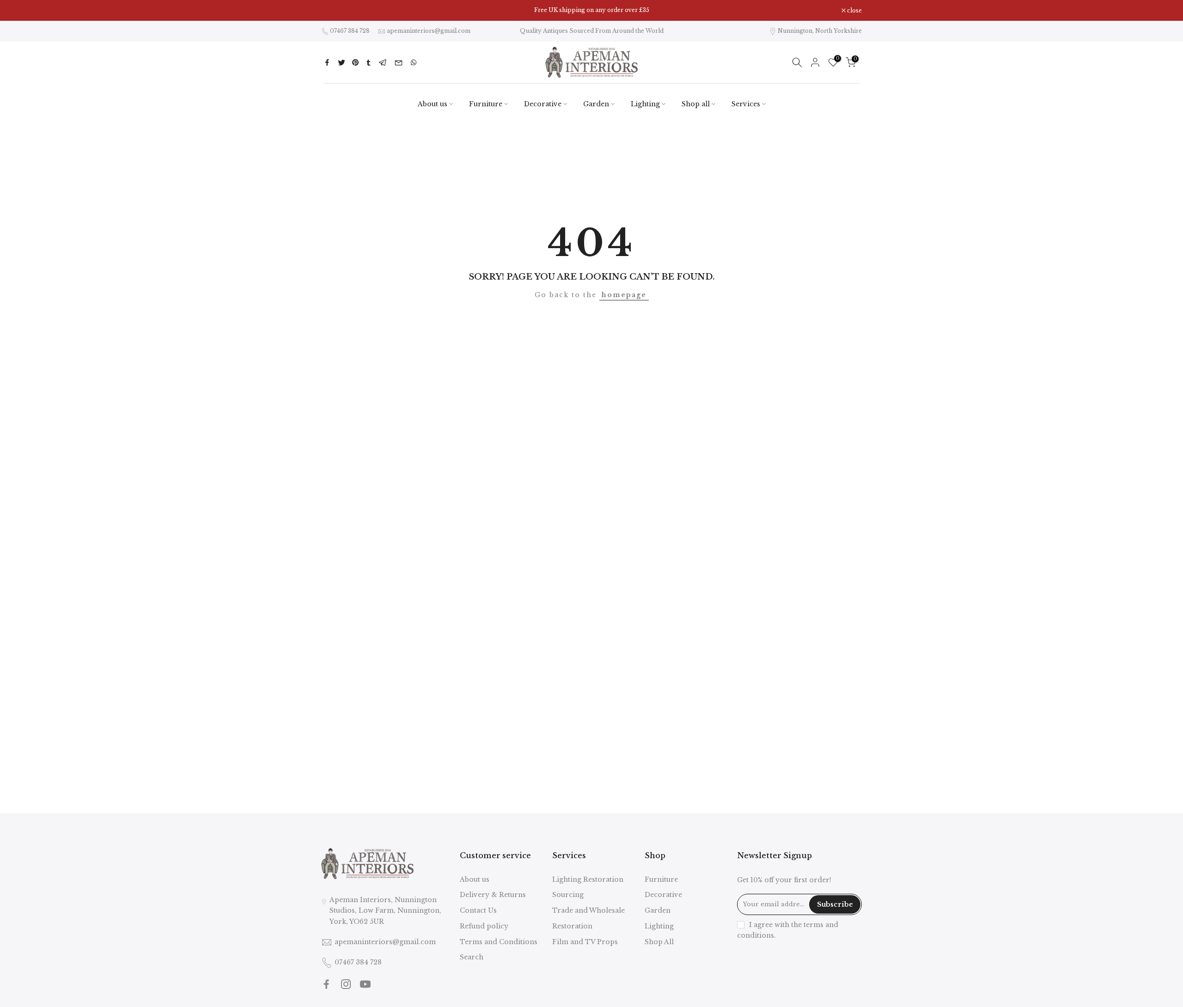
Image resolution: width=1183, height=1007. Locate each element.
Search (471, 957)
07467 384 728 (350, 30)
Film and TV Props (585, 942)
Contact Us (478, 910)
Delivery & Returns (493, 895)
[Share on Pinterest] (355, 62)
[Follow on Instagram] (346, 984)
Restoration (572, 926)
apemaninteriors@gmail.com (428, 30)
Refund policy (484, 926)
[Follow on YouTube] (365, 984)
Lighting (645, 104)
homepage (624, 295)
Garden (596, 104)
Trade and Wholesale (588, 910)
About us (432, 104)
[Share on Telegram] (382, 62)
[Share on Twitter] (341, 62)
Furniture (485, 104)
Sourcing (568, 895)
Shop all (696, 104)
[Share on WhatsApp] (413, 62)
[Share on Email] (398, 62)
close (333, 10)
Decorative (542, 104)
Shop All (659, 942)
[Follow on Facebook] (326, 984)
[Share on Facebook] (327, 62)
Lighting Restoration (587, 879)
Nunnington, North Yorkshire (820, 30)
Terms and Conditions (498, 942)
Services (746, 104)
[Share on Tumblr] (369, 62)
